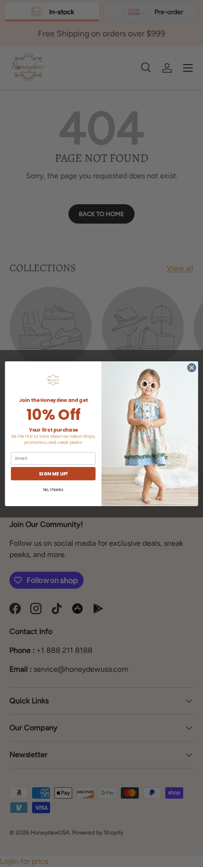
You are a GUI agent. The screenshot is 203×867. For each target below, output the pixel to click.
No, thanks (53, 489)
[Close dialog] (191, 367)
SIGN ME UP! (53, 473)
